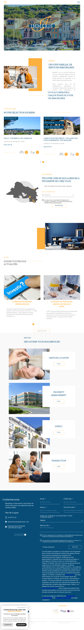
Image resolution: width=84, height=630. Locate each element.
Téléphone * (70, 507)
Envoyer (75, 547)
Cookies (67, 622)
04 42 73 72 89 (12, 517)
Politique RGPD (61, 623)
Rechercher (59, 205)
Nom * (43, 499)
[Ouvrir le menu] (78, 2)
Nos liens (73, 621)
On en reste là (21, 607)
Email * (43, 507)
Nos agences (48, 192)
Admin (68, 621)
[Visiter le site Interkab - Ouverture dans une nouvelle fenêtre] (63, 611)
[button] (36, 44)
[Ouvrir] (5, 2)
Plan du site (54, 621)
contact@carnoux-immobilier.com (19, 522)
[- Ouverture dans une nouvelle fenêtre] (55, 611)
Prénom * (68, 499)
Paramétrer (7, 624)
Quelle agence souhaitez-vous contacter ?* (56, 516)
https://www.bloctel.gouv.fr (50, 588)
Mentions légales (62, 621)
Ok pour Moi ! (21, 624)
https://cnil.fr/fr (70, 575)
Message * (45, 525)
